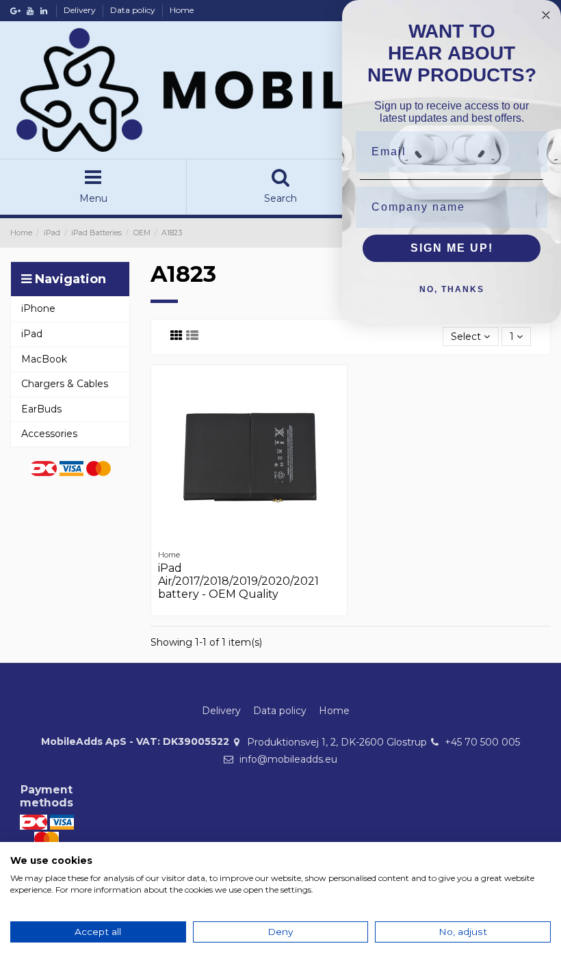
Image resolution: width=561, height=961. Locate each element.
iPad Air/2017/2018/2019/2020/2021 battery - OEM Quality (238, 581)
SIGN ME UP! (451, 248)
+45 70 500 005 (482, 742)
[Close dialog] (546, 15)
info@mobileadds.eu (288, 759)
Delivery (81, 10)
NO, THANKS (451, 289)
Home (182, 10)
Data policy (133, 10)
